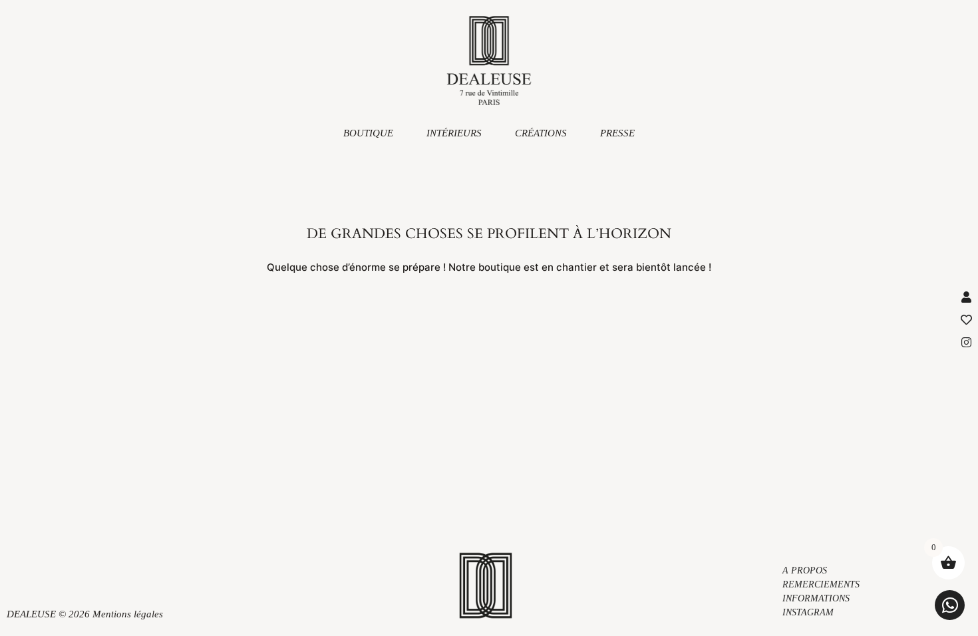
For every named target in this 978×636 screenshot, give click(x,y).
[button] (950, 605)
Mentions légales (127, 614)
